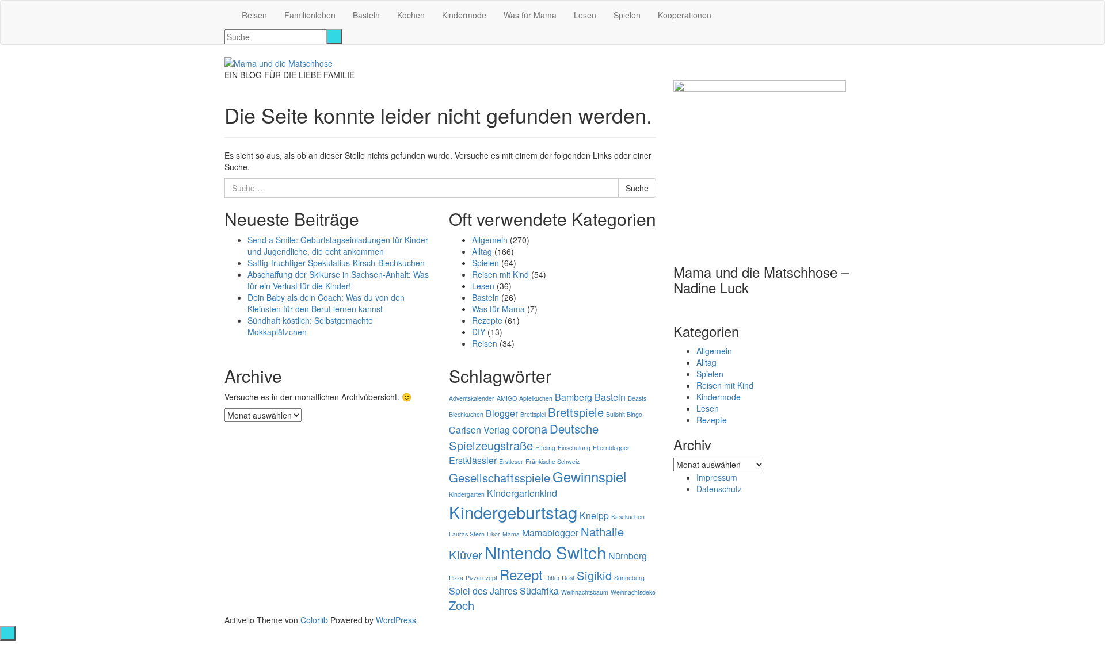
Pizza (456, 577)
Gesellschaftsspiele (499, 477)
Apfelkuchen (535, 398)
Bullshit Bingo (624, 414)
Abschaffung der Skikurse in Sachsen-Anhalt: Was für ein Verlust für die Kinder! (338, 280)
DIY (478, 331)
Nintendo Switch (545, 552)
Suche (637, 188)
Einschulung (574, 447)
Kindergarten (467, 494)
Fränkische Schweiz (552, 461)
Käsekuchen (628, 516)
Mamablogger (550, 532)
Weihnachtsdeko (633, 592)
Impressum (716, 477)
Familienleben (310, 15)
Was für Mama (530, 15)
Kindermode (464, 15)
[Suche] (334, 36)
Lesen (585, 15)
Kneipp (594, 515)
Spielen (627, 15)
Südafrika (539, 590)
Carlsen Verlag (479, 429)
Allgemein (490, 240)
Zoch (461, 605)
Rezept (521, 574)
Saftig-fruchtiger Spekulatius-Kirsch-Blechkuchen (336, 263)
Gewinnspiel (589, 476)
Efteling (545, 447)
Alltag (482, 251)
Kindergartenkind (522, 493)
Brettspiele (576, 412)
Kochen (411, 15)
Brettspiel (533, 414)
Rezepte (487, 320)
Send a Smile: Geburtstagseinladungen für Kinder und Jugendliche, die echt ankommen (337, 245)
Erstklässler (473, 460)
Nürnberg (627, 555)
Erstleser (511, 461)
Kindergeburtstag (513, 512)
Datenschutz (719, 488)
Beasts (637, 398)
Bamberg (573, 397)
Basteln (366, 15)
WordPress (396, 620)
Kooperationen (684, 15)
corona (529, 428)
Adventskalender (471, 398)
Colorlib (314, 620)
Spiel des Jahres (483, 590)
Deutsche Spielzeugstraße (524, 437)
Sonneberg (629, 577)
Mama (511, 534)
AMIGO (507, 398)
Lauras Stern (467, 534)
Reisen (254, 15)
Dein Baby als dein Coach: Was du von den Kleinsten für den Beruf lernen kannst (326, 303)
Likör (493, 534)
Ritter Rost (559, 577)
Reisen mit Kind (500, 274)
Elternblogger (611, 447)
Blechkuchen (466, 414)
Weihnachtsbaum (584, 592)
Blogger (502, 413)
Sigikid (594, 575)
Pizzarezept (481, 577)
